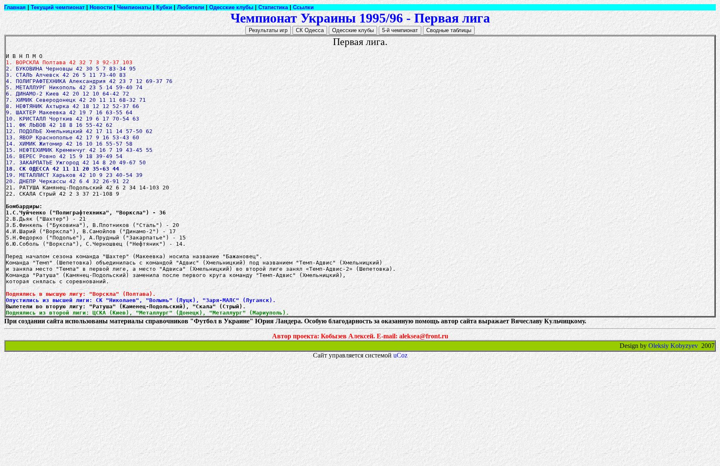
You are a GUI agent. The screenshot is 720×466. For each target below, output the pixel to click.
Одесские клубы (231, 7)
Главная (15, 7)
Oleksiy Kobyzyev (673, 345)
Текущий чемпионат (58, 7)
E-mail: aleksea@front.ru (412, 336)
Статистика (273, 7)
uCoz (400, 355)
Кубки (164, 7)
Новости (101, 7)
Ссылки (303, 7)
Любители (190, 7)
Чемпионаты (134, 7)
